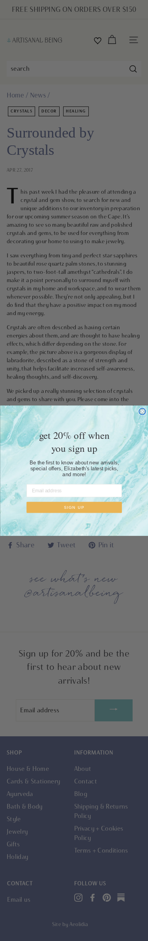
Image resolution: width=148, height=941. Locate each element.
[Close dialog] (142, 411)
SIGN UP (74, 507)
